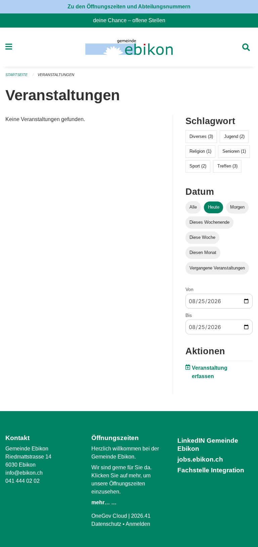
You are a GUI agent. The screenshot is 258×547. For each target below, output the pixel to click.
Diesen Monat (202, 252)
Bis (188, 315)
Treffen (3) (227, 166)
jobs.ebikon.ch (200, 459)
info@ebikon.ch (24, 473)
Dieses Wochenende (209, 222)
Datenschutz (106, 524)
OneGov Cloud (109, 516)
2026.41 (140, 516)
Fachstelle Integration (210, 470)
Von (189, 289)
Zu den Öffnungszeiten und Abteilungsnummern (129, 6)
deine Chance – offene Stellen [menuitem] (132, 20)
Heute (213, 207)
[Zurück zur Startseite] (128, 47)
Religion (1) (200, 151)
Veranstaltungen (56, 75)
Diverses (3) (201, 136)
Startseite (16, 75)
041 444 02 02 (22, 481)
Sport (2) (197, 166)
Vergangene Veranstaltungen (217, 267)
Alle (193, 207)
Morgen (237, 207)
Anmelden (138, 524)
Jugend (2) (234, 136)
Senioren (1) (234, 151)
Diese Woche (202, 237)
